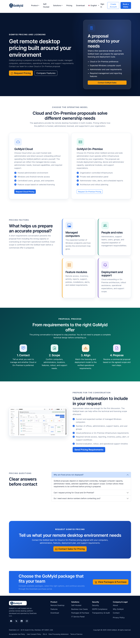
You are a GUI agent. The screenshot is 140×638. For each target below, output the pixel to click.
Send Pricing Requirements (88, 449)
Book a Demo (126, 5)
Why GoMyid (118, 609)
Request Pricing (22, 73)
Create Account (113, 5)
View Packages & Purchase (112, 582)
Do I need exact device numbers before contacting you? (77, 498)
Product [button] (34, 5)
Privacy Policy (119, 617)
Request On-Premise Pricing (89, 192)
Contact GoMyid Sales (107, 83)
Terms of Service (76, 634)
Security (95, 605)
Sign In (102, 5)
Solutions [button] (57, 5)
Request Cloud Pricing (25, 192)
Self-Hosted (46, 5)
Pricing (69, 5)
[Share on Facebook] (11, 621)
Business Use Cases (79, 609)
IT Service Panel (78, 617)
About (115, 605)
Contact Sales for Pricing (71, 549)
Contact (116, 613)
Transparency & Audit (101, 613)
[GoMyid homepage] (18, 5)
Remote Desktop (57, 605)
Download (80, 5)
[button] (92, 5)
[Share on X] (16, 621)
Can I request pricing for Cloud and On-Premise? (74, 492)
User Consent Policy (34, 634)
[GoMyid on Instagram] (27, 621)
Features (54, 609)
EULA (45, 634)
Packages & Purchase (80, 613)
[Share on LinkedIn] (21, 621)
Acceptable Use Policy (17, 634)
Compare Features (45, 73)
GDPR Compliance (99, 609)
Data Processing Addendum (59, 634)
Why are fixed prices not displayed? (68, 475)
